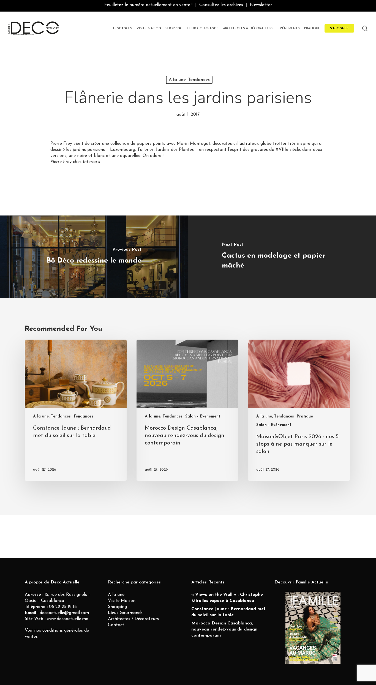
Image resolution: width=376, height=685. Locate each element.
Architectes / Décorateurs (133, 619)
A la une (116, 595)
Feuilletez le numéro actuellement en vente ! (148, 5)
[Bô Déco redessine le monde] (94, 256)
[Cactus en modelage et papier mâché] (282, 256)
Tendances (83, 416)
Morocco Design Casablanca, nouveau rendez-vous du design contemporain (224, 629)
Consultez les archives (221, 5)
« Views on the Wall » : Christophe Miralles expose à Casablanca (227, 598)
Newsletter (261, 5)
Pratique (305, 416)
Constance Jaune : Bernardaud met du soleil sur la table (228, 612)
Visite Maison (121, 601)
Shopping (117, 607)
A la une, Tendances (189, 80)
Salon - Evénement (202, 416)
